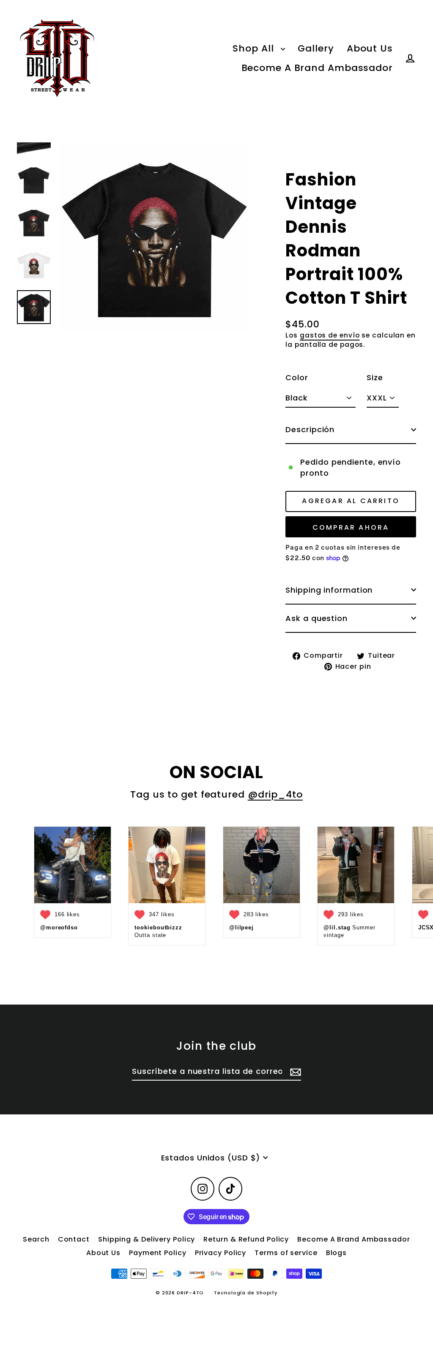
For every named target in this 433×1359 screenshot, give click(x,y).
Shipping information (329, 590)
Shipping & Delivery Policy (146, 1239)
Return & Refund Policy (246, 1239)
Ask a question (316, 618)
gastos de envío (330, 335)
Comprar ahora (350, 527)
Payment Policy (157, 1253)
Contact (74, 1239)
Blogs (336, 1253)
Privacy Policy (221, 1253)
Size (375, 377)
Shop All (255, 48)
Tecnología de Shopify (245, 1292)
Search (36, 1239)
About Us (370, 48)
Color (296, 377)
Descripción (309, 429)
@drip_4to (275, 794)
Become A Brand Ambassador (317, 67)
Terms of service (286, 1253)
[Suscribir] (294, 1071)
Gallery (316, 48)
